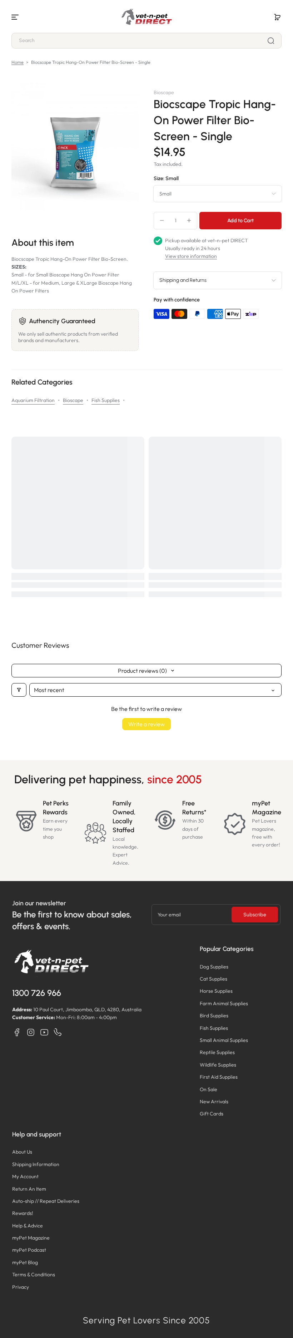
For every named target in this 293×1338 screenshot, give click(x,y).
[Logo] (146, 17)
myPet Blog (25, 1262)
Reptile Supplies (217, 1052)
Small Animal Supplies (224, 1040)
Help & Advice (27, 1225)
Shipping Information (35, 1164)
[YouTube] (44, 1032)
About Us (22, 1152)
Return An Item (29, 1189)
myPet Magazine (31, 1238)
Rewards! (22, 1213)
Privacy (20, 1287)
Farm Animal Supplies (224, 1003)
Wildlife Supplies (218, 1065)
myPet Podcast (29, 1250)
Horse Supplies (216, 991)
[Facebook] (17, 1032)
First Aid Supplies (219, 1077)
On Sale (208, 1089)
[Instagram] (30, 1032)
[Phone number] (58, 1032)
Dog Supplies (214, 966)
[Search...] (271, 40)
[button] (277, 17)
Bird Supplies (214, 1015)
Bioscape (73, 400)
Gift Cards (211, 1113)
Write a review (146, 724)
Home (17, 62)
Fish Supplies (105, 400)
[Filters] (18, 690)
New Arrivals (214, 1101)
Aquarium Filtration (33, 400)
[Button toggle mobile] (15, 17)
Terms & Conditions (33, 1274)
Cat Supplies (213, 979)
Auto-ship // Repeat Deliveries (45, 1201)
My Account (25, 1176)
